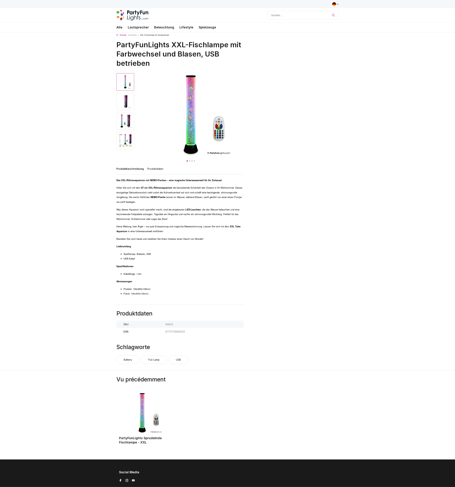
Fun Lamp (154, 359)
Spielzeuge (207, 27)
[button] (187, 161)
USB (178, 359)
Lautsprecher (138, 27)
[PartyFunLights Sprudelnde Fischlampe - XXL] (142, 413)
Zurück (122, 35)
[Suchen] (333, 15)
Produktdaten (155, 168)
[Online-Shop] (132, 15)
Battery (128, 359)
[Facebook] (120, 480)
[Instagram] (126, 480)
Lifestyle (186, 27)
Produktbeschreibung (130, 168)
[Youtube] (133, 480)
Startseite (132, 35)
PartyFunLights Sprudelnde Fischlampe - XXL (140, 440)
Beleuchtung (164, 27)
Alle (119, 27)
